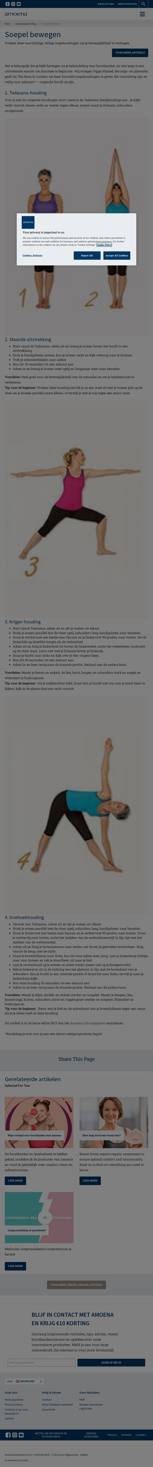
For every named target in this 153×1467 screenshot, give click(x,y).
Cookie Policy (104, 244)
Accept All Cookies (117, 255)
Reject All (87, 255)
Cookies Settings (32, 255)
